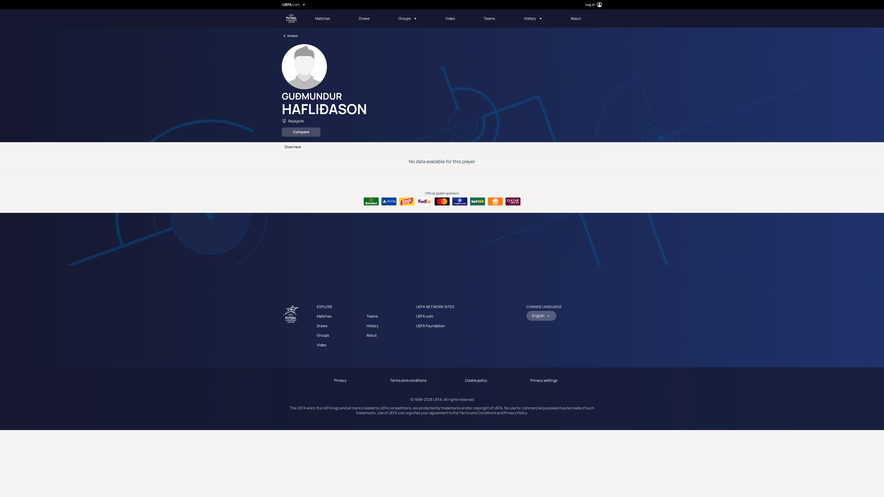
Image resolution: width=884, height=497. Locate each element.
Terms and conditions (408, 380)
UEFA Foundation (430, 325)
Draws (322, 325)
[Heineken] (371, 201)
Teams (372, 316)
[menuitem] (331, 18)
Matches (324, 316)
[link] (322, 18)
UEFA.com (424, 316)
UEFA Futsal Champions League (291, 18)
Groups (323, 335)
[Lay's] (406, 201)
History (372, 325)
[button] (407, 18)
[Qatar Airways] (513, 201)
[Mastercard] (442, 201)
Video (321, 344)
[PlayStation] (388, 201)
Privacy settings (543, 380)
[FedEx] (424, 201)
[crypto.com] (459, 201)
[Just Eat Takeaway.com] (495, 201)
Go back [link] (292, 36)
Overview (293, 147)
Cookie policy (476, 380)
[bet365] (477, 201)
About (371, 335)
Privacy (340, 380)
